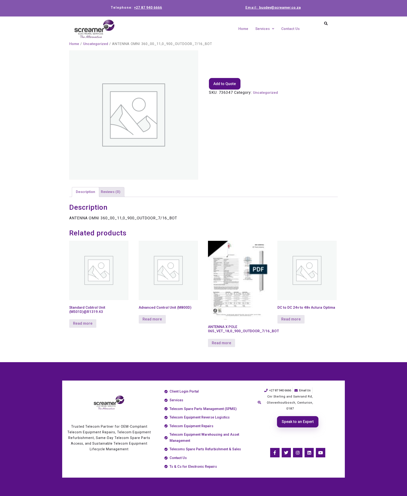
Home (243, 29)
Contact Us (290, 29)
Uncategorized (95, 44)
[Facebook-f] (275, 452)
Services (262, 29)
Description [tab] (85, 192)
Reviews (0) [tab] (110, 192)
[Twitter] (286, 452)
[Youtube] (320, 452)
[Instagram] (297, 452)
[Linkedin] (309, 452)
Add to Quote (224, 84)
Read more (83, 323)
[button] (265, 29)
